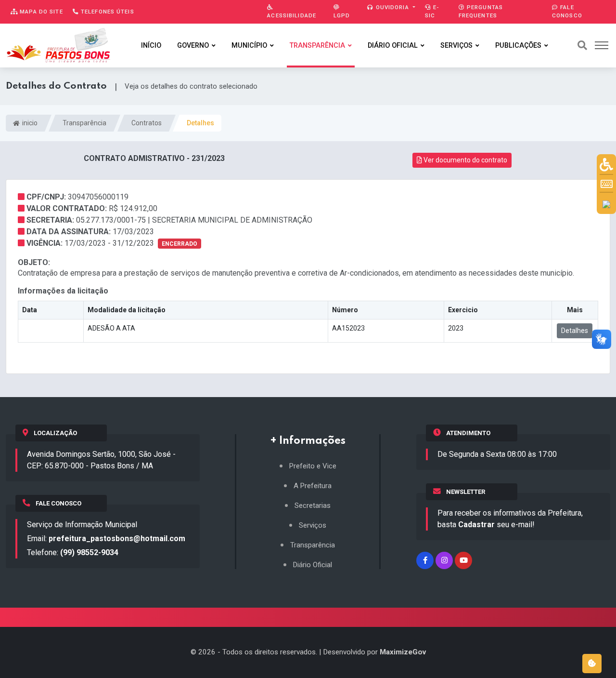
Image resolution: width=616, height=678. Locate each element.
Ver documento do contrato (464, 160)
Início (151, 45)
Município (249, 45)
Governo (193, 45)
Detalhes (574, 330)
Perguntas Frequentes (481, 11)
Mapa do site (40, 11)
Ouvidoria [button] (392, 7)
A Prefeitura (313, 486)
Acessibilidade (291, 15)
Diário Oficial (393, 45)
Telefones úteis (106, 11)
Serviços (456, 45)
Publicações (518, 45)
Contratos (146, 123)
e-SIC (432, 11)
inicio (29, 123)
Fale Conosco (567, 11)
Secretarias (313, 505)
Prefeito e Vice (312, 466)
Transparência (317, 45)
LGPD (342, 15)
